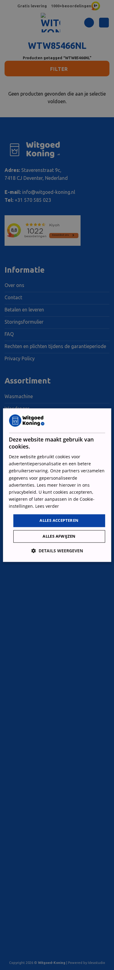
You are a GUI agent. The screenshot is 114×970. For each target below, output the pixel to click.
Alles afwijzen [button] (59, 536)
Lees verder (47, 506)
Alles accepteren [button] (59, 520)
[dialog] (57, 485)
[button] (57, 550)
